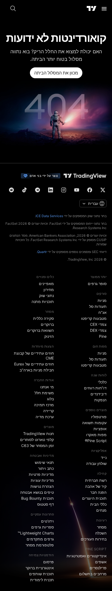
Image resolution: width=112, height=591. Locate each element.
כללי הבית (98, 504)
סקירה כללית (43, 318)
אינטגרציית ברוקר (40, 567)
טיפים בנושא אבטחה (37, 492)
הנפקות (100, 400)
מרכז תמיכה (44, 404)
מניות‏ (102, 300)
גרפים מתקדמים (40, 539)
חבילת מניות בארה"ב (37, 370)
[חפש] (13, 8)
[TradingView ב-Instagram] (63, 190)
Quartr (42, 252)
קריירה (48, 410)
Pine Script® (96, 440)
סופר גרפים (97, 283)
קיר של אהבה (96, 486)
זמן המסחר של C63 (37, 445)
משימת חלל (44, 392)
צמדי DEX (98, 330)
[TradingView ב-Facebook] (90, 190)
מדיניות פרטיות (41, 474)
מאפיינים (46, 283)
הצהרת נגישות (42, 486)
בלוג (50, 398)
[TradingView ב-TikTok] (24, 190)
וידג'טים (47, 521)
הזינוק (49, 336)
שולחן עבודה (96, 463)
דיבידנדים (99, 394)
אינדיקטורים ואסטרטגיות (87, 556)
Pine (103, 336)
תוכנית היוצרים (94, 498)
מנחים (101, 510)
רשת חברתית (96, 480)
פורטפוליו (99, 416)
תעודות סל (98, 306)
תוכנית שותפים (41, 573)
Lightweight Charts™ (36, 533)
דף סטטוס (45, 504)
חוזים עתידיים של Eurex (34, 364)
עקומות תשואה (94, 422)
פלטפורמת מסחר (40, 545)
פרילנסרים (98, 567)
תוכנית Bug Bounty (37, 498)
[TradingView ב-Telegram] (37, 190)
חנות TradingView (38, 433)
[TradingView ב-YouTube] (76, 190)
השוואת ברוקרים (40, 330)
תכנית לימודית (42, 579)
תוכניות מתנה (43, 301)
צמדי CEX (98, 324)
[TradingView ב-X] (103, 190)
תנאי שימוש (44, 462)
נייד (104, 457)
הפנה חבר (98, 492)
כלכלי (102, 382)
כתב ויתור (46, 468)
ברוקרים (47, 324)
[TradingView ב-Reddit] (11, 190)
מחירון (48, 289)
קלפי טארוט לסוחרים (37, 439)
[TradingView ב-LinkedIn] (50, 190)
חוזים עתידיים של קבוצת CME (34, 355)
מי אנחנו (47, 386)
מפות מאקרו (96, 434)
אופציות (100, 428)
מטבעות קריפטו (94, 318)
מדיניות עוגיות (42, 480)
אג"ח (102, 312)
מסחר (102, 527)
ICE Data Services (49, 216)
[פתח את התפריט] (104, 8)
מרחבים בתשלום (93, 573)
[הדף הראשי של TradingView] (92, 8)
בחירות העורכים (94, 539)
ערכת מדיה (45, 416)
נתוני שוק (46, 295)
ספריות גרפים (42, 527)
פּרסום (48, 561)
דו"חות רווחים (95, 388)
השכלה (101, 533)
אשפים (101, 561)
